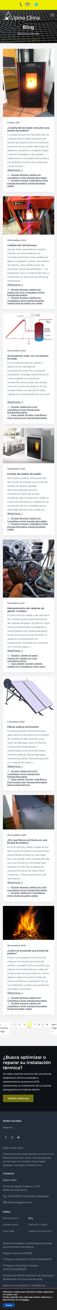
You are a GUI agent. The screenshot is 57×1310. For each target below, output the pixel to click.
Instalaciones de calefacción (21, 303)
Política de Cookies (37, 1225)
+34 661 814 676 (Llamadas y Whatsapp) (28, 1196)
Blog (30, 1218)
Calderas (38, 664)
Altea (21, 1158)
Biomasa (24, 175)
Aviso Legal (8, 1231)
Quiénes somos (10, 1225)
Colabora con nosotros (39, 1231)
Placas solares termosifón (23, 727)
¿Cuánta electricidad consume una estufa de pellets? (28, 129)
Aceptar (9, 1305)
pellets (10, 186)
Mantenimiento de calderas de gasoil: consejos (25, 609)
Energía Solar (33, 410)
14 (48, 1025)
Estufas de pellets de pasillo (24, 474)
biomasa (24, 180)
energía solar (19, 418)
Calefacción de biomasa (22, 245)
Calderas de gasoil (29, 655)
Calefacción (35, 175)
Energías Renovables (37, 178)
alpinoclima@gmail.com (19, 1203)
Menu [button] (49, 15)
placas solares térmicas (18, 785)
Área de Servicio (11, 1218)
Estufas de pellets (36, 183)
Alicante (15, 175)
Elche (23, 178)
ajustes (25, 1299)
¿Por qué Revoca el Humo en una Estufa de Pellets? (27, 841)
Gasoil (42, 666)
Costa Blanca (13, 178)
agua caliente (17, 415)
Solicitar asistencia (18, 1098)
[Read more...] (15, 170)
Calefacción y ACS (16, 292)
